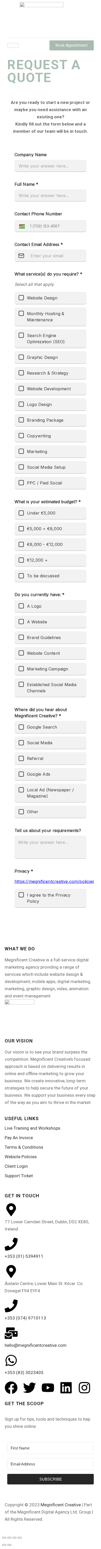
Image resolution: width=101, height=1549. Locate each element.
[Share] (14, 1537)
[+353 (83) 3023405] (11, 1360)
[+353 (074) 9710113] (11, 1305)
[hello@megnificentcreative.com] (11, 1333)
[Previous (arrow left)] (4, 1545)
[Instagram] (84, 1387)
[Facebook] (11, 1387)
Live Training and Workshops (32, 1128)
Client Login (16, 1166)
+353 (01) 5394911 (24, 1256)
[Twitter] (29, 1387)
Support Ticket (19, 1175)
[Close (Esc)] (20, 1537)
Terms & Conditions (24, 1147)
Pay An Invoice (19, 1137)
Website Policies (21, 1156)
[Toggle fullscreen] (9, 1537)
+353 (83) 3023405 (24, 1372)
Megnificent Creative (61, 1504)
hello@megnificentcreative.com (36, 1345)
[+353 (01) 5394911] (11, 1244)
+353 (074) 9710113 (25, 1318)
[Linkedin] (66, 1387)
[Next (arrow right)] (9, 1545)
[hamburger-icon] (13, 45)
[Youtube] (47, 1387)
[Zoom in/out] (4, 1537)
